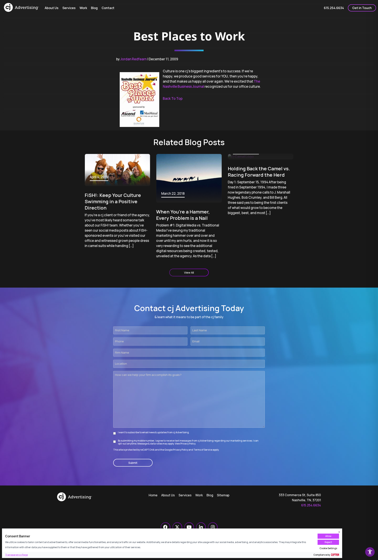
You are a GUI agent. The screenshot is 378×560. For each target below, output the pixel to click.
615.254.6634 (311, 505)
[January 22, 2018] (260, 156)
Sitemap (223, 495)
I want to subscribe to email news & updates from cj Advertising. (153, 432)
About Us (168, 495)
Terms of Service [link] (203, 449)
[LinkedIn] (201, 527)
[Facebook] (165, 527)
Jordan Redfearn (133, 59)
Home (153, 495)
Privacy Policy (187, 443)
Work (199, 495)
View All (189, 272)
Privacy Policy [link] (180, 449)
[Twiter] (177, 527)
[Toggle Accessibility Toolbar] (370, 552)
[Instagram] (213, 527)
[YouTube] (189, 527)
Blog (210, 495)
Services (185, 495)
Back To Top (173, 98)
